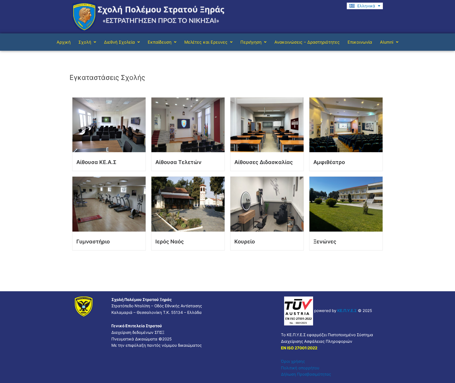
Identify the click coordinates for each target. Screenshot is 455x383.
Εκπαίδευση (159, 42)
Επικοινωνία (360, 42)
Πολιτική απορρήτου (300, 367)
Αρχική (64, 42)
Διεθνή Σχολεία (119, 42)
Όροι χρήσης (293, 361)
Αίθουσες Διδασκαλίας (263, 162)
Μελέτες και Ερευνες (206, 42)
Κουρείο (244, 241)
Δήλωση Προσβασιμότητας (306, 374)
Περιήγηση (250, 42)
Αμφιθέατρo (329, 162)
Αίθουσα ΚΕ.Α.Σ (96, 162)
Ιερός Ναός (169, 241)
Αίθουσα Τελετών (178, 162)
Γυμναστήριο (93, 241)
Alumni (386, 42)
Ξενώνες (324, 241)
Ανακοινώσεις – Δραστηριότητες (307, 42)
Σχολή (84, 42)
